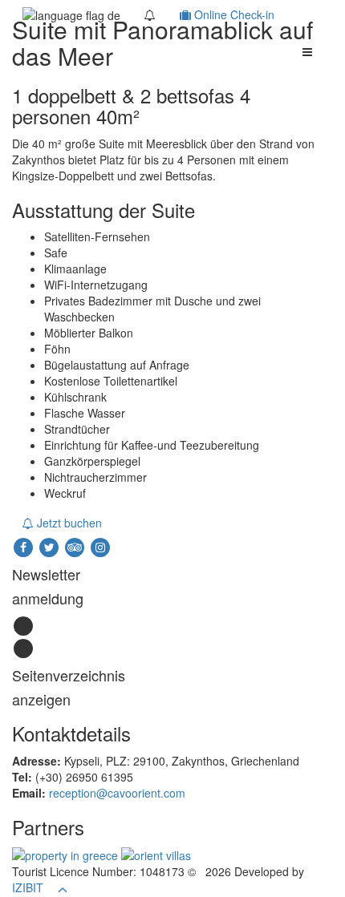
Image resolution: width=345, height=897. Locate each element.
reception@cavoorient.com (117, 793)
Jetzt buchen (68, 523)
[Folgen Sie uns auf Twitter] (50, 546)
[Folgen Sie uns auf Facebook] (25, 546)
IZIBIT (27, 887)
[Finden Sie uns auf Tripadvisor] (76, 546)
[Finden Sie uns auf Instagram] (100, 546)
